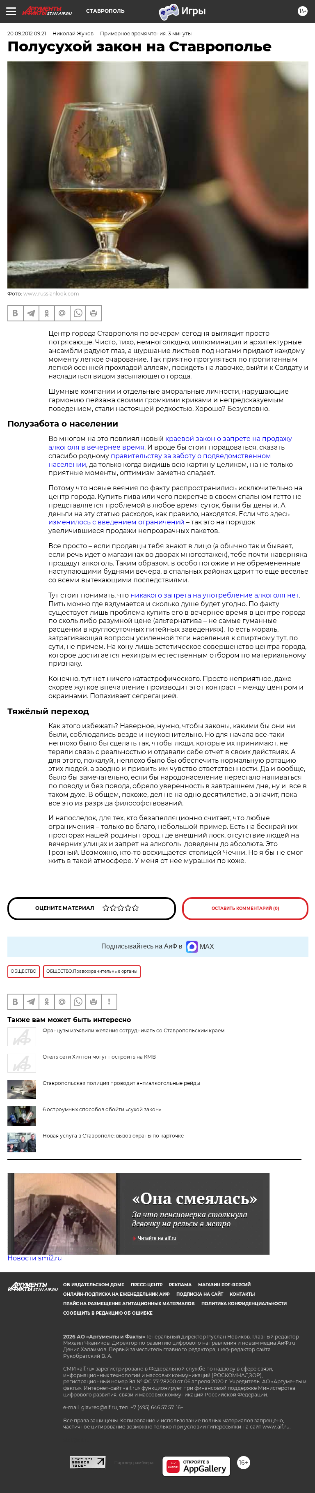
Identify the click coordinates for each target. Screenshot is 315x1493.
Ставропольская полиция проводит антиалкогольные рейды (121, 1083)
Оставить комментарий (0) (245, 908)
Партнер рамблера (133, 1462)
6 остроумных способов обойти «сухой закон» (102, 1109)
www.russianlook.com (51, 294)
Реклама (180, 1285)
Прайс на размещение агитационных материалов (129, 1303)
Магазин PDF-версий (224, 1285)
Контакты (242, 1294)
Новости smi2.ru (34, 1258)
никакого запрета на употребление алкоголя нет (214, 595)
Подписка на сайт (199, 1294)
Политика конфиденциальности (244, 1303)
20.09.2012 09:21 (26, 33)
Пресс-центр (146, 1285)
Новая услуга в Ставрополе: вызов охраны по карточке (113, 1136)
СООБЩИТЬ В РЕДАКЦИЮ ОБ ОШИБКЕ (108, 1313)
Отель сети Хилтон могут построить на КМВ (99, 1057)
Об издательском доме (93, 1285)
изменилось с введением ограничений (116, 522)
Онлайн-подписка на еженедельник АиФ (116, 1294)
